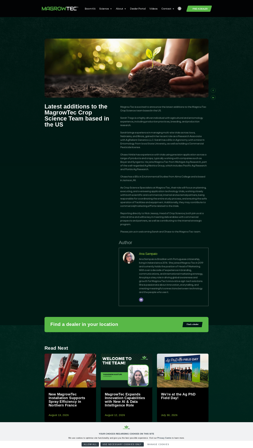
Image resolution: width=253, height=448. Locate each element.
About (119, 8)
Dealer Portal (138, 8)
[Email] (141, 300)
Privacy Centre (164, 438)
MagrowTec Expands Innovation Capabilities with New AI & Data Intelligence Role (125, 399)
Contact (166, 8)
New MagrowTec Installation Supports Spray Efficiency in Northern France (67, 399)
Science (104, 8)
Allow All (90, 444)
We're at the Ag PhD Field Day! (178, 396)
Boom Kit (90, 8)
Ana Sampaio (148, 254)
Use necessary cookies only (122, 444)
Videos (153, 8)
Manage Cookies (158, 444)
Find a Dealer (200, 8)
